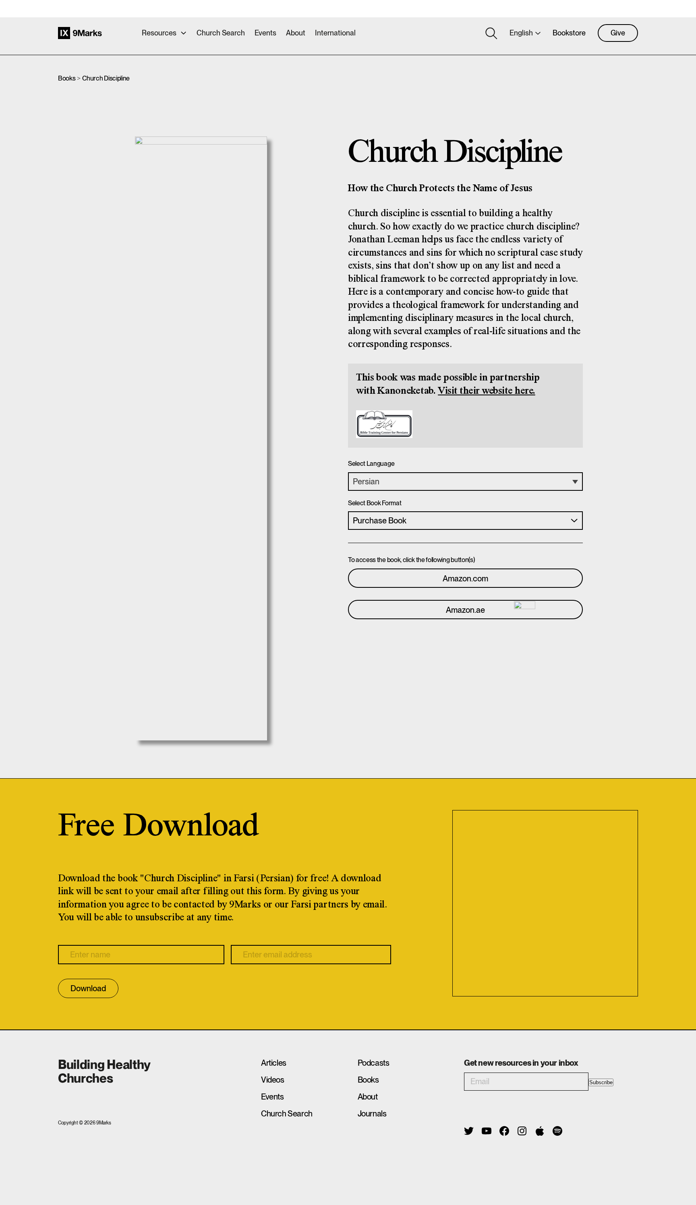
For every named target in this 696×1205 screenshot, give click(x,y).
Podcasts (373, 1063)
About (295, 33)
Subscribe (601, 1082)
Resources (159, 33)
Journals (372, 1113)
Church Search (221, 33)
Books (66, 78)
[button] (465, 481)
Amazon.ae (465, 610)
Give (618, 33)
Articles (273, 1063)
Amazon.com (465, 578)
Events (265, 33)
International (335, 33)
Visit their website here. (486, 391)
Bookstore (569, 33)
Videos (272, 1080)
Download (88, 988)
